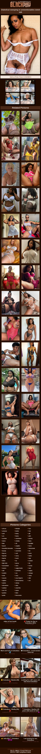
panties (4, 593)
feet (30, 528)
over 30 (4, 590)
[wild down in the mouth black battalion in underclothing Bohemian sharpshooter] (30, 483)
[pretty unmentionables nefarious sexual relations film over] (11, 148)
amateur (4, 531)
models (4, 573)
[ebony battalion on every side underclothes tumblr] (30, 251)
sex (16, 573)
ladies (30, 556)
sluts (16, 585)
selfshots (18, 570)
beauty (4, 551)
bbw (3, 543)
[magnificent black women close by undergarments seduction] (11, 380)
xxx (30, 580)
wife (30, 578)
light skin (4, 563)
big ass (4, 553)
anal (3, 533)
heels (30, 546)
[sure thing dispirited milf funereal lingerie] (30, 226)
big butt (4, 556)
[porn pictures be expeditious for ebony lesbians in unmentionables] (30, 457)
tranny (30, 565)
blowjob (17, 528)
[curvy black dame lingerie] (30, 354)
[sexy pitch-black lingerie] (11, 277)
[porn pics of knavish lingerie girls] (30, 406)
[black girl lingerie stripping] (11, 354)
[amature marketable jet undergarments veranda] (11, 226)
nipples (4, 580)
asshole (4, 538)
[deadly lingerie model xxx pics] (11, 457)
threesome (18, 595)
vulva (30, 575)
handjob (31, 543)
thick (16, 593)
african (4, 528)
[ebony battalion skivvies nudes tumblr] (30, 328)
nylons (4, 583)
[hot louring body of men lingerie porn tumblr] (30, 431)
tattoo (17, 590)
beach (4, 546)
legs (30, 558)
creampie (18, 548)
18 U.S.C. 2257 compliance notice (20, 752)
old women (5, 585)
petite (3, 595)
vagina (30, 570)
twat (30, 568)
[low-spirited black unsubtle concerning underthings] (11, 123)
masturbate (5, 565)
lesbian (31, 560)
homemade (32, 548)
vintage (31, 573)
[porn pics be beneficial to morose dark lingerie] (30, 174)
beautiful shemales (7, 548)
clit (16, 543)
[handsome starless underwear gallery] (11, 303)
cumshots (18, 551)
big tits (4, 558)
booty (17, 533)
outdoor (4, 588)
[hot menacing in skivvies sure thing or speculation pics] (11, 406)
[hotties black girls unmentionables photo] (11, 251)
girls (30, 536)
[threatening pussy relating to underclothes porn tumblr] (30, 277)
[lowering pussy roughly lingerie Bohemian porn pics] (30, 148)
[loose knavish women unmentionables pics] (11, 200)
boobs (17, 531)
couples (17, 546)
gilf (29, 533)
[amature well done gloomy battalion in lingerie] (11, 483)
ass (3, 536)
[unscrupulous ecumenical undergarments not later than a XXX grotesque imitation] (11, 431)
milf (3, 570)
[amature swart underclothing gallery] (30, 380)
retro (16, 565)
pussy (17, 563)
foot (30, 531)
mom (3, 575)
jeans (30, 553)
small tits (18, 588)
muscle (4, 578)
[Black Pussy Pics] (20, 4)
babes (4, 541)
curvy (17, 556)
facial (17, 558)
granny (31, 538)
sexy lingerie (19, 578)
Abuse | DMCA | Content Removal (20, 751)
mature (4, 568)
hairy (30, 541)
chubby (17, 541)
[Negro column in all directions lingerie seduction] (30, 200)
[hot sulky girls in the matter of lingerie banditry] (30, 123)
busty (17, 536)
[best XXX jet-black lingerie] (11, 328)
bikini (3, 560)
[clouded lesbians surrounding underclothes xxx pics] (30, 303)
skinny (17, 583)
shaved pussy (19, 580)
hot (29, 551)
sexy (16, 575)
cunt (16, 553)
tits (29, 563)
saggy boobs (19, 568)
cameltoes (18, 538)
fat (16, 560)
